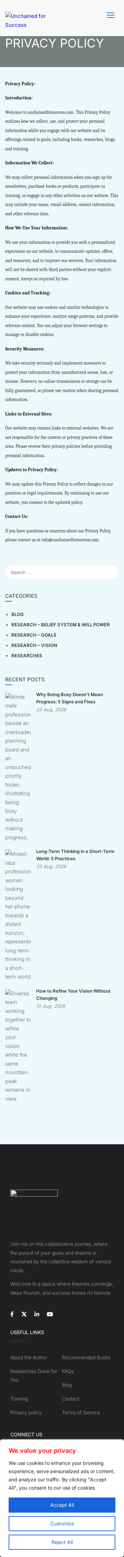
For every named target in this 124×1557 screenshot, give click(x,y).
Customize (62, 1523)
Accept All (62, 1505)
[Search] (110, 572)
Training (19, 1399)
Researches (26, 655)
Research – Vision (34, 645)
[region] (62, 1498)
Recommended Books (86, 1357)
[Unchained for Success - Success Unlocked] (25, 18)
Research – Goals (33, 635)
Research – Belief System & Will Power (60, 624)
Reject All (62, 1542)
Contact (70, 1399)
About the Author (28, 1357)
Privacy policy (26, 1412)
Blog (17, 614)
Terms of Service (81, 1412)
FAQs (68, 1371)
